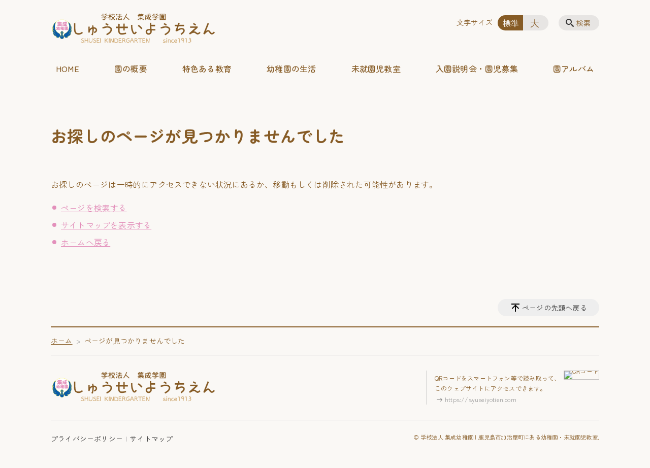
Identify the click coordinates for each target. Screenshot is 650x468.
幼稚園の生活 (291, 68)
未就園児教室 (376, 68)
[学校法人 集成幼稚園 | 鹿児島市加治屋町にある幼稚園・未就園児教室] (133, 29)
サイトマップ (151, 438)
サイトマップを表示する (106, 225)
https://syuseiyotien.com (480, 399)
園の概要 (130, 68)
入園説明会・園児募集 (477, 68)
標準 (511, 23)
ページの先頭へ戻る (554, 308)
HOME (67, 68)
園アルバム (573, 68)
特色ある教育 (207, 68)
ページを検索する (94, 208)
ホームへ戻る (85, 242)
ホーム (62, 341)
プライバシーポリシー (87, 438)
